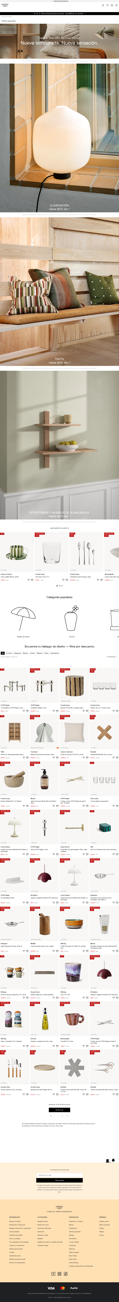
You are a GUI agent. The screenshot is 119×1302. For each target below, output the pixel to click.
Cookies (11, 1252)
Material (39, 653)
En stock (9, 653)
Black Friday (73, 1259)
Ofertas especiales (75, 1231)
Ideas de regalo (74, 1252)
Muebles (40, 1238)
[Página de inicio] (5, 5)
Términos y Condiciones (16, 1245)
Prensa (101, 1235)
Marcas (25, 653)
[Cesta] (112, 5)
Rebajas (71, 1235)
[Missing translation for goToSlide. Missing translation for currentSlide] (57, 585)
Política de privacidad (16, 1249)
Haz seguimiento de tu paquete (19, 1242)
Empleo (101, 1228)
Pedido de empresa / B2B (17, 1259)
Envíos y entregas (14, 1238)
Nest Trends (73, 1256)
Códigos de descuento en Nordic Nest (81, 1266)
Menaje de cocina (43, 1225)
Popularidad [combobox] (112, 656)
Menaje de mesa (43, 1221)
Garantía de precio (15, 1256)
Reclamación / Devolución (17, 1225)
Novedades (72, 1238)
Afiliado (101, 1231)
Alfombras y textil (43, 1235)
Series (46, 653)
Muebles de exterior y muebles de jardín (50, 1242)
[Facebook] (53, 1274)
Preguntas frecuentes (16, 1235)
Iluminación (41, 1231)
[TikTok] (66, 1274)
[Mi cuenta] (103, 5)
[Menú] (116, 5)
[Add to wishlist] (28, 580)
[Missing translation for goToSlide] (59, 585)
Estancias (72, 1249)
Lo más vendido (74, 1242)
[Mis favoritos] (107, 5)
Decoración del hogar (44, 1228)
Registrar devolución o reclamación (20, 1228)
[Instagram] (59, 1274)
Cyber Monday (73, 1262)
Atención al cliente (15, 1221)
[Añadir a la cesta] (32, 580)
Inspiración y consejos (76, 1221)
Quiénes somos (104, 1221)
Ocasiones (72, 1245)
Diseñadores (55, 653)
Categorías (17, 653)
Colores (32, 653)
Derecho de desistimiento (17, 1262)
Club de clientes (14, 1231)
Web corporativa (104, 1225)
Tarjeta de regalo (43, 1245)
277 (62, 1116)
